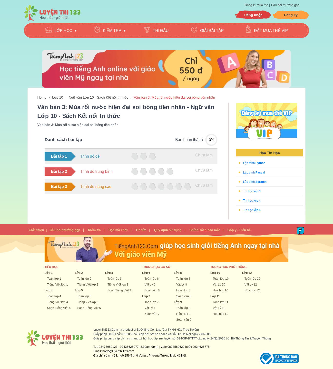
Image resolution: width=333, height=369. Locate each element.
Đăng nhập (253, 15)
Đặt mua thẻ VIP (271, 31)
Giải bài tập (212, 31)
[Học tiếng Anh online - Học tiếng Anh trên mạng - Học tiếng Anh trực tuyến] (166, 69)
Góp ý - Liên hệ (239, 230)
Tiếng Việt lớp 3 (118, 284)
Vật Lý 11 (219, 308)
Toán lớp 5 (84, 296)
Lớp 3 (109, 273)
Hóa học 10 (220, 290)
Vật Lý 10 (219, 284)
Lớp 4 (49, 290)
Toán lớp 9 (183, 308)
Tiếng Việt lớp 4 (57, 302)
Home (42, 97)
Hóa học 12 (252, 290)
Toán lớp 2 (84, 278)
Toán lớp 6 (152, 278)
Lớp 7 (146, 296)
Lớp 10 (57, 97)
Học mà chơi (118, 230)
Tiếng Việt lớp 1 (57, 284)
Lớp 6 (146, 273)
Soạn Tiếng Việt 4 (59, 308)
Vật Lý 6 (150, 284)
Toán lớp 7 (152, 302)
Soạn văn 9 (183, 319)
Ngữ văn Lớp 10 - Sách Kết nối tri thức (98, 97)
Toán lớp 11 (220, 302)
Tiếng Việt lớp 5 (87, 302)
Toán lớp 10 (221, 278)
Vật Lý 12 (251, 284)
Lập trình (254, 163)
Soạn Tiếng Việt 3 (119, 290)
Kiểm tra (94, 230)
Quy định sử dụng (168, 230)
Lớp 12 (247, 273)
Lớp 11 (215, 296)
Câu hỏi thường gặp (285, 5)
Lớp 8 (178, 273)
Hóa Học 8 (183, 290)
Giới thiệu (36, 230)
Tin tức (141, 230)
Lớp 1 (49, 273)
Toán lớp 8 (183, 278)
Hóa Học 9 (183, 314)
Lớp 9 (178, 302)
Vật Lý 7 (150, 308)
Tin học (252, 191)
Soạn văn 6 (152, 290)
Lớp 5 (79, 290)
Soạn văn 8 (183, 296)
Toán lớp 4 (54, 296)
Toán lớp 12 (252, 278)
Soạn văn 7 (152, 314)
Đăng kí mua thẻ (257, 5)
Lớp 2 (79, 273)
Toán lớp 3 (115, 278)
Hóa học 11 (220, 314)
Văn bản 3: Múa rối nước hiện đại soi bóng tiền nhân (174, 97)
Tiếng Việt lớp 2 (87, 284)
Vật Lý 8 (181, 284)
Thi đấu (161, 31)
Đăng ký (291, 15)
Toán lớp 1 (54, 278)
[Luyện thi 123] (52, 13)
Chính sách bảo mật (204, 230)
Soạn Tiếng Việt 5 (89, 308)
